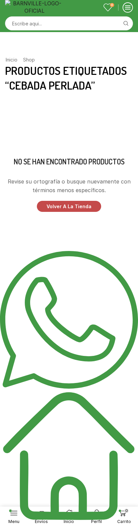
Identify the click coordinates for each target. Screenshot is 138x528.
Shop (29, 59)
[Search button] (126, 23)
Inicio (11, 59)
